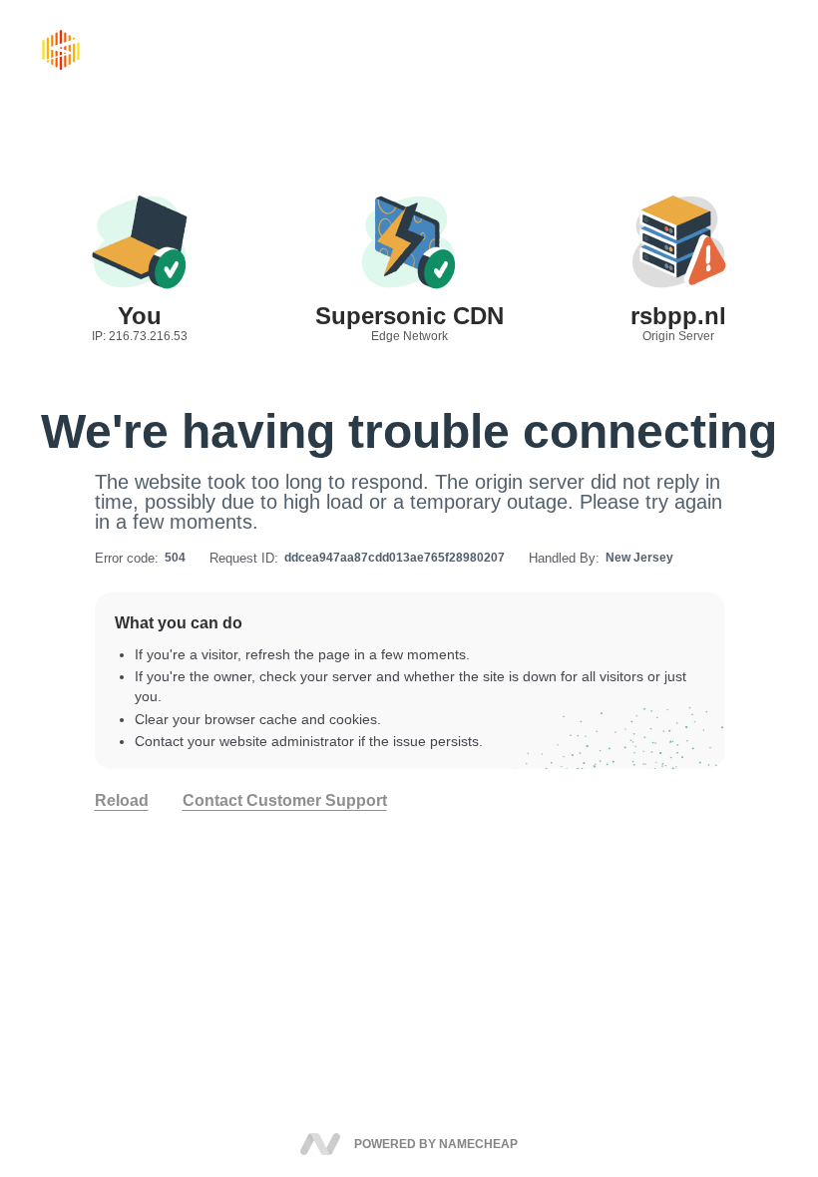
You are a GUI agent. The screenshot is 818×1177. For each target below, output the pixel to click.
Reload (122, 801)
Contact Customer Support (285, 801)
